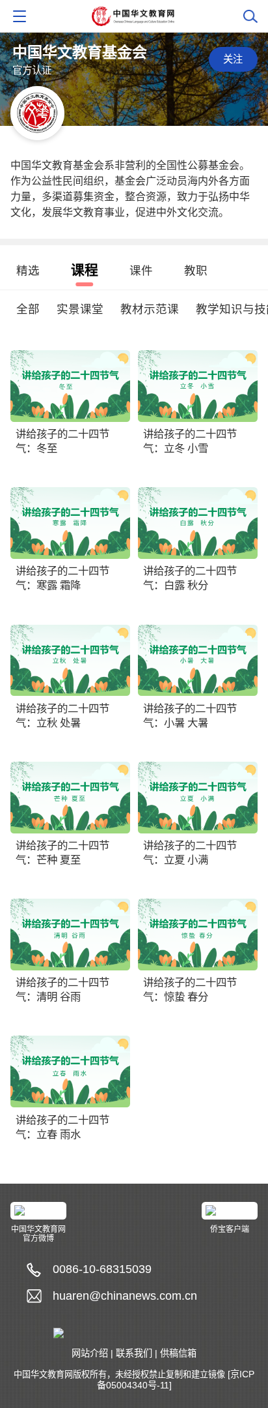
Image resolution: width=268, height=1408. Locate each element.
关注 (233, 59)
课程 (84, 269)
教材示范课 (149, 309)
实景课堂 (80, 309)
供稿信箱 (178, 1353)
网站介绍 (90, 1353)
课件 (141, 270)
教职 (196, 270)
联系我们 (134, 1353)
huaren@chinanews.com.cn (125, 1295)
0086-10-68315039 (102, 1269)
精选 (28, 270)
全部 (28, 309)
